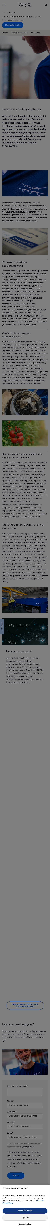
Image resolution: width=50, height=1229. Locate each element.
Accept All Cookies (25, 1210)
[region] (25, 1207)
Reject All (25, 1217)
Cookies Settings (25, 1224)
